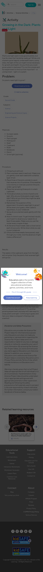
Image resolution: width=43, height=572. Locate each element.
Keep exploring (31, 297)
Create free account (13, 297)
